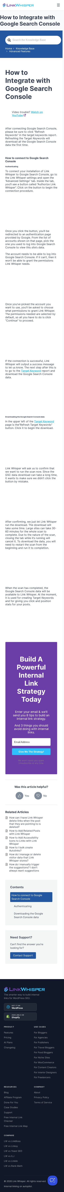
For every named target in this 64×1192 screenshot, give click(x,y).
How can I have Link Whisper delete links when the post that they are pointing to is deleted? (26, 822)
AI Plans (8, 1042)
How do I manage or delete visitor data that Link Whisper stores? (25, 857)
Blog (6, 1092)
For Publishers (41, 1042)
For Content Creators (45, 1067)
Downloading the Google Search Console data (28, 915)
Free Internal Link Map (16, 1126)
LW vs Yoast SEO (13, 1151)
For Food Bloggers (43, 1052)
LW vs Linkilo (11, 1161)
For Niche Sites (42, 1057)
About (37, 1092)
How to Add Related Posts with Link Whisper (24, 832)
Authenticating (23, 906)
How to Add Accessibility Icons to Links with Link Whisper (23, 840)
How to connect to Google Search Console (26, 897)
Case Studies (11, 1107)
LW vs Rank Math (13, 1166)
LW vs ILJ (9, 1156)
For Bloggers (40, 1032)
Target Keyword (31, 370)
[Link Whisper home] (18, 5)
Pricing (7, 1037)
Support (8, 1112)
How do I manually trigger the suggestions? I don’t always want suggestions (24, 867)
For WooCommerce (44, 1062)
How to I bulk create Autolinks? (21, 849)
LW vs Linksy (11, 1146)
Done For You (11, 1102)
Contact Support (23, 955)
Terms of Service (43, 1102)
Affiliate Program (13, 1097)
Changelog (9, 1047)
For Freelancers (42, 1077)
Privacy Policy (41, 1097)
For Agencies (41, 1037)
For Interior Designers (45, 1072)
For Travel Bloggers (44, 1047)
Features (8, 1032)
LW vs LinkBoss (12, 1141)
